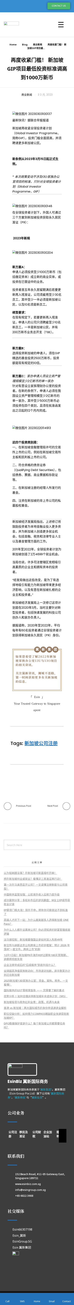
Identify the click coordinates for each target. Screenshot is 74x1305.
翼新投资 (37, 1097)
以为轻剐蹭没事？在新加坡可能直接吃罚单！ (30, 873)
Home (13, 44)
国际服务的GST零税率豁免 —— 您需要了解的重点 (34, 990)
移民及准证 (23, 1134)
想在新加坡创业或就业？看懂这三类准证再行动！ (33, 879)
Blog (25, 44)
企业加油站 (47, 1134)
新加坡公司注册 (41, 743)
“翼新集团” (45, 1089)
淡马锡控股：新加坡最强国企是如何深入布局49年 (33, 939)
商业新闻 (37, 44)
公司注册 (13, 1134)
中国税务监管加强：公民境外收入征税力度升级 (32, 894)
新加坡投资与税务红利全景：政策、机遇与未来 (32, 1002)
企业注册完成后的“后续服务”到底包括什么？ (30, 965)
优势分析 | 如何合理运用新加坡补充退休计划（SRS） (35, 996)
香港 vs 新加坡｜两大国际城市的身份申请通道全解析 (35, 1008)
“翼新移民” (20, 1097)
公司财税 (36, 1134)
